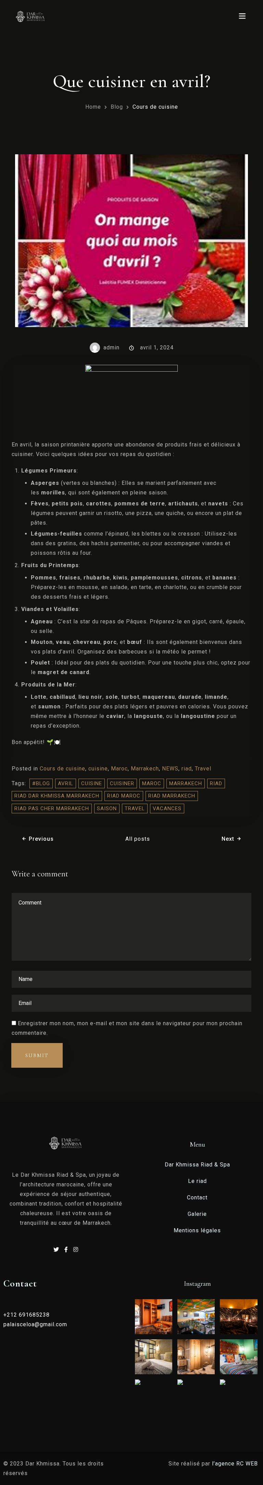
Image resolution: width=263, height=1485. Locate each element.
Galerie (197, 1214)
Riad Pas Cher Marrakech (51, 808)
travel (135, 808)
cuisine (98, 768)
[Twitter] (57, 1249)
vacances (167, 808)
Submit (37, 1055)
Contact (197, 1197)
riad (186, 768)
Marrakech (145, 768)
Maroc (119, 768)
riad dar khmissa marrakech (56, 796)
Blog (117, 107)
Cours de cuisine (62, 768)
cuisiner (122, 783)
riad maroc (123, 796)
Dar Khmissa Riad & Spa (197, 1164)
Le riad (197, 1181)
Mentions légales (197, 1230)
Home (93, 107)
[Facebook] (67, 1249)
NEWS (170, 768)
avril (65, 783)
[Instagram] (75, 1249)
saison (107, 808)
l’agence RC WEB (236, 1463)
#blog (41, 783)
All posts (137, 839)
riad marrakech (171, 796)
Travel (203, 768)
